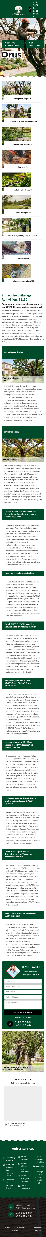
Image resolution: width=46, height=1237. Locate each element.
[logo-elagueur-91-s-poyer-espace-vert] (17, 9)
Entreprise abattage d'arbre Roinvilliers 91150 (9, 1170)
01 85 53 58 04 (35, 5)
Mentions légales (38, 1229)
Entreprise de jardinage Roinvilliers (9, 1184)
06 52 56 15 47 (35, 14)
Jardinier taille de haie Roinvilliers (24, 1167)
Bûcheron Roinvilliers (24, 1158)
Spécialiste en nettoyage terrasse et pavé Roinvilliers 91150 (39, 1174)
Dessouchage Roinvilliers (9, 1159)
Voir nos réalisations (12, 44)
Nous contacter (35, 44)
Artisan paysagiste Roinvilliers (24, 1178)
